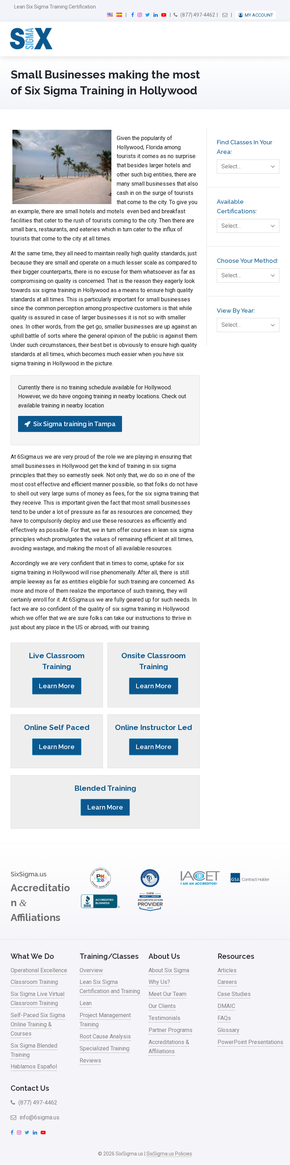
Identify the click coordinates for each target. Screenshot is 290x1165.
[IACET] (200, 886)
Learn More (57, 686)
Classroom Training (34, 982)
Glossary (228, 1030)
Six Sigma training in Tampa (74, 424)
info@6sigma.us (38, 1117)
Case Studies (234, 994)
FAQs (224, 1018)
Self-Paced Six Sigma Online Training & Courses (38, 1024)
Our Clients (162, 1006)
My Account (259, 15)
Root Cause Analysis (105, 1036)
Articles (227, 970)
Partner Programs (170, 1030)
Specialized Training (104, 1048)
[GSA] (250, 886)
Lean (86, 1003)
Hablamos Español (34, 1066)
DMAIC (226, 1006)
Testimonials (164, 1018)
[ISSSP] (150, 886)
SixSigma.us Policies (169, 1154)
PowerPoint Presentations (250, 1042)
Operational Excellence (39, 970)
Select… (231, 166)
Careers (227, 982)
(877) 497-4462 (197, 15)
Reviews (90, 1060)
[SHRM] (150, 909)
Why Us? (159, 982)
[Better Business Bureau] (100, 909)
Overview (91, 970)
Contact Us (30, 1088)
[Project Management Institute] (100, 886)
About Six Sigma (169, 970)
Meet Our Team (167, 994)
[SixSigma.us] (30, 39)
